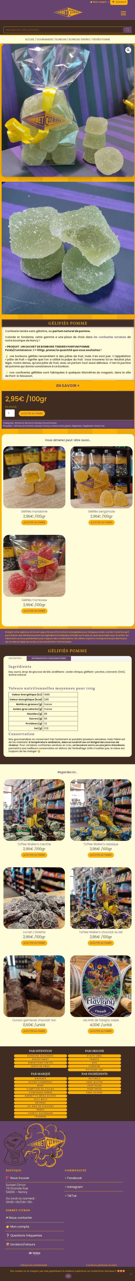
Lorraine (54, 425)
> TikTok (71, 1196)
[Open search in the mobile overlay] (67, 30)
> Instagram (74, 1187)
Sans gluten (65, 425)
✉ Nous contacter (19, 1218)
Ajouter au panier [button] (34, 522)
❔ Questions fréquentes (24, 1235)
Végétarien (88, 425)
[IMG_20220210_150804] (68, 313)
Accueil (29, 39)
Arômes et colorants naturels (28, 425)
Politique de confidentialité (33, 1265)
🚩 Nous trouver (17, 1178)
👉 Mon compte (98, 2)
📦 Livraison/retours (20, 1244)
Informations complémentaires (49, 658)
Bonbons (61, 39)
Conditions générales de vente (101, 1265)
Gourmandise (45, 39)
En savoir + (67, 385)
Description (15, 658)
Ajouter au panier (32, 413)
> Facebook (73, 1178)
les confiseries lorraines (110, 337)
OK (68, 1276)
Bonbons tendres (79, 39)
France (46, 425)
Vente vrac (99, 425)
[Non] (131, 1274)
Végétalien (77, 425)
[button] (128, 50)
